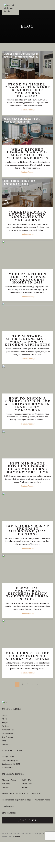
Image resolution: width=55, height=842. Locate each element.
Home (4, 715)
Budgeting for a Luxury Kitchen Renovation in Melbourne (27, 215)
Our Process (7, 737)
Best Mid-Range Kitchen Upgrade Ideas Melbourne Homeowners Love (27, 467)
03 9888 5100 (7, 767)
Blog (4, 740)
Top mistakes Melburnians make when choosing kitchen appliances (27, 340)
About (4, 719)
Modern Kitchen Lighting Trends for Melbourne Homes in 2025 (27, 278)
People (5, 722)
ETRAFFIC (16, 836)
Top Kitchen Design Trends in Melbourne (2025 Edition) (27, 529)
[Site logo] (10, 9)
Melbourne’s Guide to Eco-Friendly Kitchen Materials (28, 656)
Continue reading (28, 110)
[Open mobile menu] (51, 5)
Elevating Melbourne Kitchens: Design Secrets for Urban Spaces (27, 593)
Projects (5, 726)
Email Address (9, 806)
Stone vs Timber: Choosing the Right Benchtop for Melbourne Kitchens (27, 90)
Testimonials (7, 733)
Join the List (27, 820)
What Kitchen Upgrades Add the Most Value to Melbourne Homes (27, 153)
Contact (5, 744)
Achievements (8, 729)
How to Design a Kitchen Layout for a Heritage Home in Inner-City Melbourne (28, 404)
